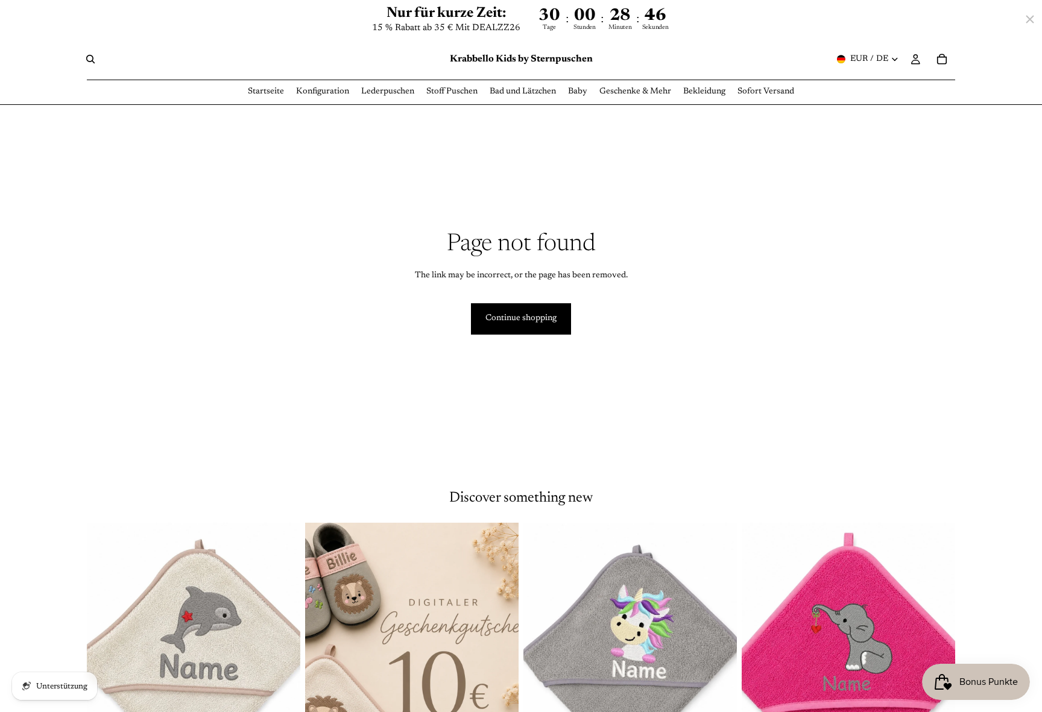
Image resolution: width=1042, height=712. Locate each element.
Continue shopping (521, 318)
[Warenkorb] (942, 59)
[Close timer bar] (1030, 19)
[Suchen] (90, 59)
